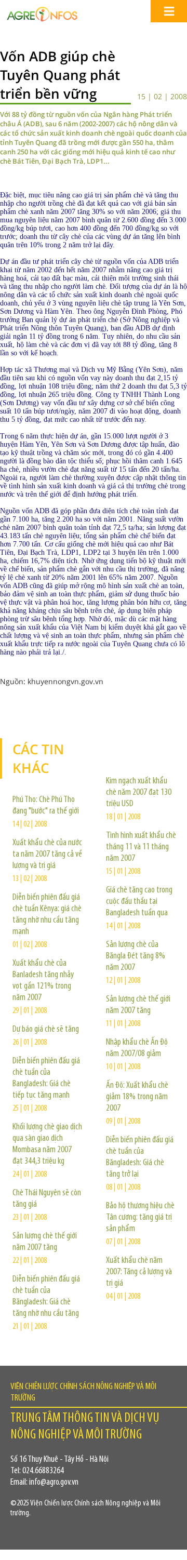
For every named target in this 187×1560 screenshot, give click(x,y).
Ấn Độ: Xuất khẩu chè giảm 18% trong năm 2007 (137, 1097)
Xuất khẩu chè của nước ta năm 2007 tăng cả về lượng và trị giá (47, 854)
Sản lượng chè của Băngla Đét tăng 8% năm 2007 (135, 956)
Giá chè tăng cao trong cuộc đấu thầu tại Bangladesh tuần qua (139, 902)
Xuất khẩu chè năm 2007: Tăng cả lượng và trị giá (139, 1272)
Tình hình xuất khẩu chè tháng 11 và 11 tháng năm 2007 (141, 847)
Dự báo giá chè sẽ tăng (45, 1029)
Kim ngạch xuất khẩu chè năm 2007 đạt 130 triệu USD (138, 793)
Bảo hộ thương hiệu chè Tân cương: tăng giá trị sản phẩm (140, 1218)
